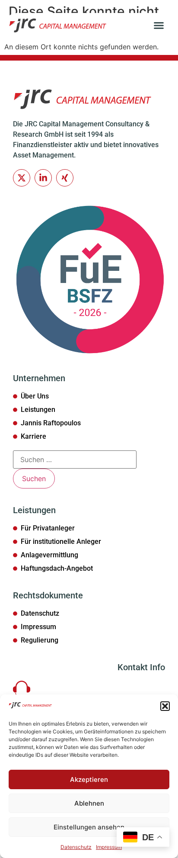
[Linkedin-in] (43, 177)
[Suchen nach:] (75, 459)
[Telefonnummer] (21, 688)
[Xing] (64, 177)
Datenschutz (76, 847)
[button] (165, 706)
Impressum (109, 847)
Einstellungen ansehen (89, 827)
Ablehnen (89, 803)
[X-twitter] (21, 177)
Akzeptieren (89, 779)
